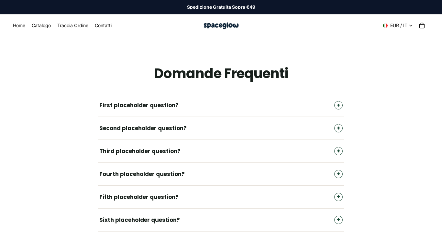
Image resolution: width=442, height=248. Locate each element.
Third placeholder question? (140, 151)
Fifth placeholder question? (139, 197)
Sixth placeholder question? (139, 220)
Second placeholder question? (143, 128)
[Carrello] (422, 25)
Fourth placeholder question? (142, 174)
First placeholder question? (139, 105)
